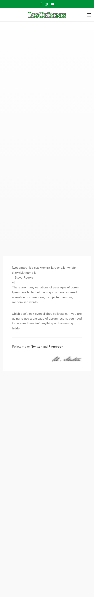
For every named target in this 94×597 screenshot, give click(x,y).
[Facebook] (41, 4)
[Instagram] (46, 4)
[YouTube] (52, 4)
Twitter (36, 346)
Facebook (56, 346)
